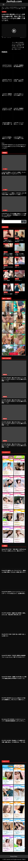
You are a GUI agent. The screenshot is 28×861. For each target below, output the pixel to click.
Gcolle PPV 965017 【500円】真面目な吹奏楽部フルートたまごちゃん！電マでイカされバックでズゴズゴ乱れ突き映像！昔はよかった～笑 (14, 656)
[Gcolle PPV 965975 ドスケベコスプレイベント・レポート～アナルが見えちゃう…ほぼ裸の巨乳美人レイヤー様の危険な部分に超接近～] (11, 602)
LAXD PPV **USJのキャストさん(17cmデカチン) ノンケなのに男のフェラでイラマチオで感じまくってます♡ (14, 146)
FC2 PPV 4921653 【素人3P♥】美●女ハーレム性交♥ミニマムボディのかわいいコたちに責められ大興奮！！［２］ (14, 390)
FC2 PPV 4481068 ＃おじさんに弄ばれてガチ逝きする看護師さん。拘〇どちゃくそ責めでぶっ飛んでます (14, 698)
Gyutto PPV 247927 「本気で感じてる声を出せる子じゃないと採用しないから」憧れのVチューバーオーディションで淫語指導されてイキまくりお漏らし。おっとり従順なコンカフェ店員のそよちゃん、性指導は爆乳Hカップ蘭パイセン (14, 550)
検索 (3, 219)
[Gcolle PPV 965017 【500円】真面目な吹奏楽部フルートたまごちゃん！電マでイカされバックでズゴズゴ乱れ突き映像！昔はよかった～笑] (11, 666)
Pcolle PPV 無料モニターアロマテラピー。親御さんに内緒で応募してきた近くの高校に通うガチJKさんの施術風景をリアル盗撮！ (14, 571)
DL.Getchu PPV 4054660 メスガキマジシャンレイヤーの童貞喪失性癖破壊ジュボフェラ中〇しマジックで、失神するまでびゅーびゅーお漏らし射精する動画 (14, 720)
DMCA (23, 859)
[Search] (24, 4)
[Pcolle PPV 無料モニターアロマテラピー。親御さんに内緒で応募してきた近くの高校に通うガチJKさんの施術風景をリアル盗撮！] (11, 581)
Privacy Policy (13, 856)
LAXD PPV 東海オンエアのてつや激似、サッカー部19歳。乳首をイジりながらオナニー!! (14, 163)
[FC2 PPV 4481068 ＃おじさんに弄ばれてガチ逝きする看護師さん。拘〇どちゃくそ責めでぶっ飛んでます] (11, 709)
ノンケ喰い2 (4, 11)
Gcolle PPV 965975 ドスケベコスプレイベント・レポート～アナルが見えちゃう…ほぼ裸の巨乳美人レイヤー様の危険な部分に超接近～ (14, 592)
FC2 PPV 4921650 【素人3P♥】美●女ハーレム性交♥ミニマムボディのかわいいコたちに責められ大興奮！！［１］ (14, 368)
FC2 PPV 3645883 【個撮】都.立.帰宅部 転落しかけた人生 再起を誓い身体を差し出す (14, 613)
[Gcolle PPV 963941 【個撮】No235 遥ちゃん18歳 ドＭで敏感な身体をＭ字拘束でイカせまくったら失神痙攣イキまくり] (11, 687)
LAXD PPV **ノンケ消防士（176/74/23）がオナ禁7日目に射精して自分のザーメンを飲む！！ (14, 183)
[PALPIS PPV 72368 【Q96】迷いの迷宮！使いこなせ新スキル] (11, 645)
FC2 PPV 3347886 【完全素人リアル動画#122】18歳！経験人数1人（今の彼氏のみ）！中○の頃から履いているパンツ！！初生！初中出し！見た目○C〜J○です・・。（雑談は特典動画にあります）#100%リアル (14, 741)
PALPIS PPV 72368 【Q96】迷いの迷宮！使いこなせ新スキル (14, 635)
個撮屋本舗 (5, 374)
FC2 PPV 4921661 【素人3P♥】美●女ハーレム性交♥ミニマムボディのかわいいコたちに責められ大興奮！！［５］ (14, 434)
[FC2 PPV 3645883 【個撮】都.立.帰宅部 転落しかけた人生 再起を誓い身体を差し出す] (11, 624)
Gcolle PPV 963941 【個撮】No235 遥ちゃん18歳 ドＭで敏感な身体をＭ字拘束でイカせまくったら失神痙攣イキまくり (14, 677)
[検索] (23, 221)
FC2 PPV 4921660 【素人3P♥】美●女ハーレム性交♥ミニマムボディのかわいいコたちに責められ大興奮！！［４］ (14, 412)
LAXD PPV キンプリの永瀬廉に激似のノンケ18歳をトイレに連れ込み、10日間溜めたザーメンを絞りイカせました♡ (14, 204)
